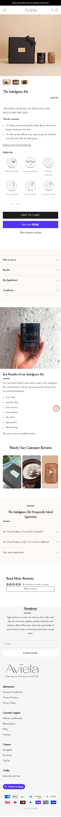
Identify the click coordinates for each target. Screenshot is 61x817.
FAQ (5, 729)
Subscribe (30, 653)
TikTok (6, 761)
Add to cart (30, 215)
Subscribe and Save (11, 776)
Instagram (7, 750)
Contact (7, 735)
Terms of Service (10, 697)
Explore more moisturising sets (17, 145)
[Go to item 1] (7, 82)
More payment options (30, 232)
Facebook (7, 755)
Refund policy (9, 724)
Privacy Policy (9, 703)
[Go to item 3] (25, 82)
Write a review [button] (30, 589)
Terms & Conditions (12, 692)
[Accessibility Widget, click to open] (56, 408)
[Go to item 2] (16, 82)
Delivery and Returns (12, 718)
